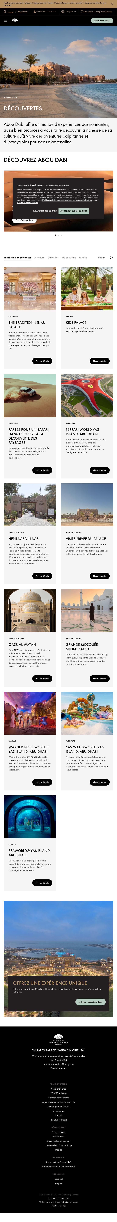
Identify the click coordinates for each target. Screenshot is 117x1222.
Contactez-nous (58, 1068)
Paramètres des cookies (45, 211)
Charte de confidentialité (27, 203)
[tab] (17, 258)
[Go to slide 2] (58, 235)
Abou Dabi (23, 11)
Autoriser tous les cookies (73, 211)
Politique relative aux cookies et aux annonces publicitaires (67, 200)
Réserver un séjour (102, 20)
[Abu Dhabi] (15, 20)
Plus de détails (42, 361)
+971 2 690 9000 (58, 1060)
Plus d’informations (24, 220)
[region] (58, 198)
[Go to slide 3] (61, 235)
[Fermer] (112, 4)
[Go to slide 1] (55, 235)
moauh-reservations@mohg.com (58, 1064)
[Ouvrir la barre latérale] (5, 20)
